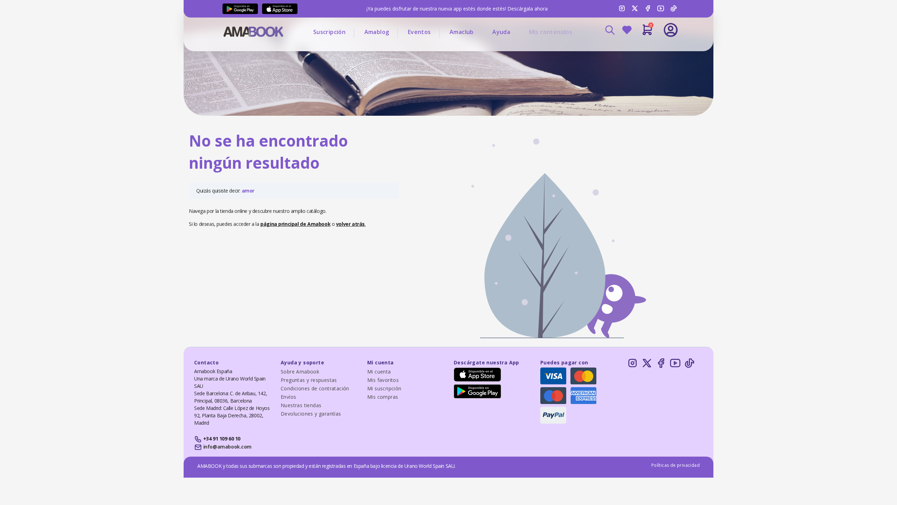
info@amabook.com (227, 446)
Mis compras (382, 396)
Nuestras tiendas (301, 405)
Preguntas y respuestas (309, 380)
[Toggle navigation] (641, 49)
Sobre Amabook (300, 371)
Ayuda (501, 32)
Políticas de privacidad (675, 465)
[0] (647, 32)
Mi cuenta (379, 371)
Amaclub (462, 32)
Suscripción (329, 32)
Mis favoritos (383, 380)
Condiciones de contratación (315, 388)
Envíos (288, 396)
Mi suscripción (384, 388)
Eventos (419, 32)
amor (248, 190)
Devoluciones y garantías (311, 413)
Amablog (376, 32)
